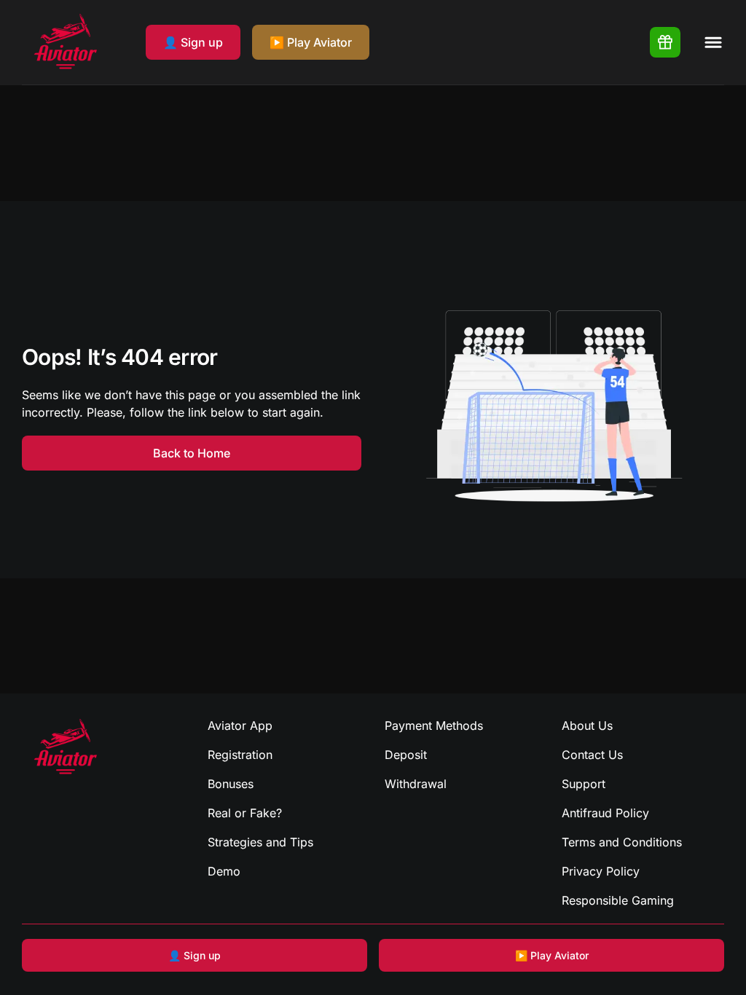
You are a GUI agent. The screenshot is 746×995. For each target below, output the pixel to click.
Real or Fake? (245, 813)
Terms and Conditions (622, 842)
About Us (587, 725)
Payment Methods (434, 725)
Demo (224, 871)
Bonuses (231, 783)
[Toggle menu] (713, 42)
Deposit (406, 754)
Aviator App (240, 725)
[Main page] (65, 42)
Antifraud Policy (605, 813)
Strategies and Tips (260, 842)
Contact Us (592, 754)
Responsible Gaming (618, 900)
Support (583, 783)
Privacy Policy (601, 871)
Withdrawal (416, 783)
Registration (240, 754)
